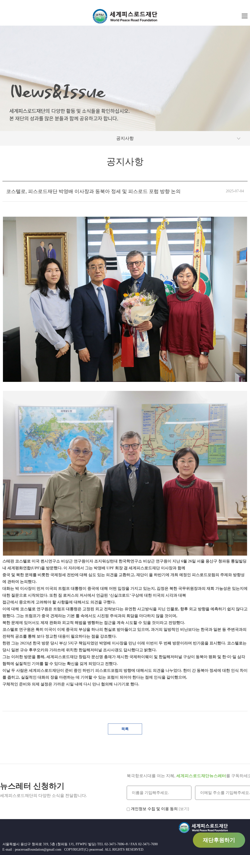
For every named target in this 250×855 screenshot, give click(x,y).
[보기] (184, 809)
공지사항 (125, 138)
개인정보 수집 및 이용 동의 (154, 809)
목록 (125, 729)
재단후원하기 (219, 840)
